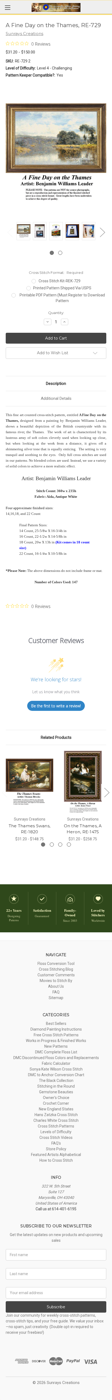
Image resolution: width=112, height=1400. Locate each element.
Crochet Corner (56, 1103)
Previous (9, 232)
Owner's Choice (56, 1097)
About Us (56, 986)
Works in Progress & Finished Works (56, 1040)
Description (56, 383)
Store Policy (56, 1149)
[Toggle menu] (7, 7)
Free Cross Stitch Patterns (56, 1035)
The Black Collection (56, 1080)
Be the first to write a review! (56, 705)
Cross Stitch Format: (56, 272)
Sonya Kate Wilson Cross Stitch (56, 1069)
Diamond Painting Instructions (56, 1029)
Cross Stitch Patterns (56, 1126)
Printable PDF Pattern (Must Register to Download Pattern (62, 298)
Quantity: (56, 313)
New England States (56, 1109)
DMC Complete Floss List (56, 1052)
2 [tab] (60, 253)
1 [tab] (52, 253)
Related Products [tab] (56, 737)
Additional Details (56, 398)
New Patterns (56, 1046)
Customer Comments (56, 975)
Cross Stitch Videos (56, 1137)
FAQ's (56, 1143)
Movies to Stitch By (56, 980)
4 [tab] (69, 844)
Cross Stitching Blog (56, 969)
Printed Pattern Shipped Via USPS (62, 288)
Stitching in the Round (56, 1086)
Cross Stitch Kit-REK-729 (59, 281)
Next (102, 232)
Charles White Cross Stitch (56, 1120)
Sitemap (56, 998)
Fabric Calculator (56, 1063)
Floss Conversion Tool (56, 963)
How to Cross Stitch (56, 1160)
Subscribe (56, 1306)
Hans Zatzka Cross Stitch (56, 1115)
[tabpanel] (23, 232)
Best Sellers (56, 1023)
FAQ (56, 992)
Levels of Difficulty (56, 1132)
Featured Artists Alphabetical (56, 1154)
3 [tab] (60, 844)
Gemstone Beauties (56, 1092)
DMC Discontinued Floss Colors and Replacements (56, 1058)
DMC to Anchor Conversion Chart (56, 1075)
